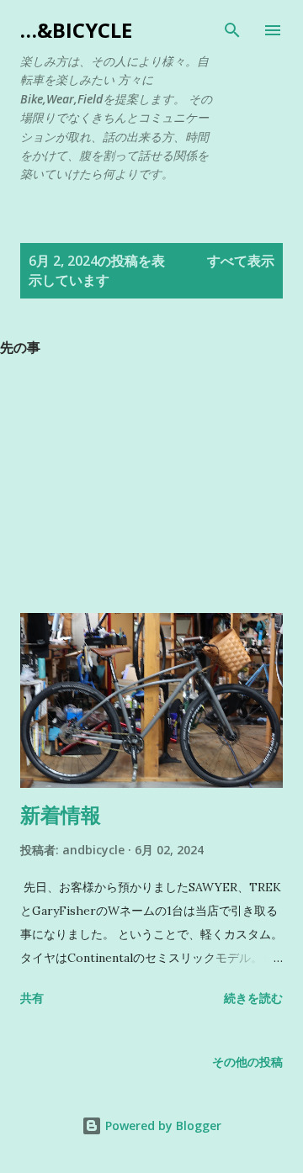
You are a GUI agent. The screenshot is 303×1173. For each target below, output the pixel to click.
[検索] (232, 30)
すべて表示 (240, 260)
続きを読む (253, 998)
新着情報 (60, 814)
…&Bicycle (76, 30)
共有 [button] (32, 998)
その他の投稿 (247, 1062)
